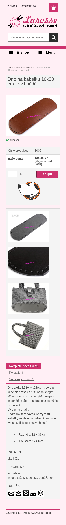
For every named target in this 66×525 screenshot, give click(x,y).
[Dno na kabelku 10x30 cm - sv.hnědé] (33, 96)
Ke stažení (16, 372)
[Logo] (33, 21)
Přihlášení (12, 6)
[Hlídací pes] (29, 190)
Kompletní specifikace (23, 366)
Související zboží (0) (22, 379)
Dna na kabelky (24, 67)
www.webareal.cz (41, 512)
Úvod (10, 67)
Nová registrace (28, 6)
